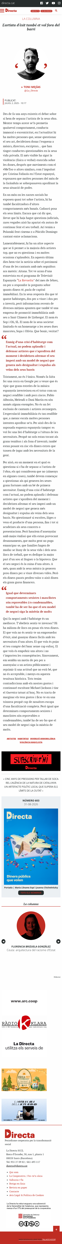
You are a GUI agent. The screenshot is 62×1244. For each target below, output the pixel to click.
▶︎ (59, 941)
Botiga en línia (17, 1183)
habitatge (23, 738)
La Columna (31, 19)
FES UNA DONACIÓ (46, 11)
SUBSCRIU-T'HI (35, 11)
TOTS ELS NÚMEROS (31, 892)
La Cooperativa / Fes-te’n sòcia (25, 1176)
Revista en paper (18, 1187)
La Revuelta (25, 280)
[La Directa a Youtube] (53, 3)
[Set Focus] (56, 11)
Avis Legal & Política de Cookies (26, 1195)
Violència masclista (31, 742)
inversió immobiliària (42, 738)
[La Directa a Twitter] (47, 3)
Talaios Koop (37, 1240)
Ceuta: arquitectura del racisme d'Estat (31, 950)
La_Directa (32, 90)
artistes (11, 738)
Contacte (14, 1191)
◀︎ (3, 941)
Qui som (13, 1172)
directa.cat (8, 3)
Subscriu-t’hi (16, 1180)
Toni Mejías (32, 87)
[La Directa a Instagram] (59, 3)
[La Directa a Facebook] (41, 3)
